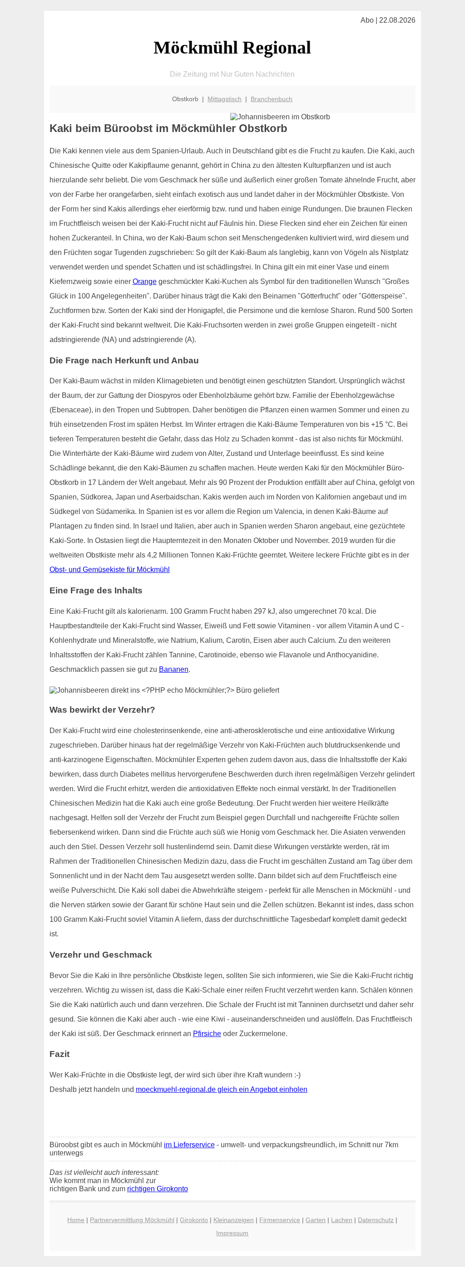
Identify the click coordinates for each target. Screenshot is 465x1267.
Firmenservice (279, 1219)
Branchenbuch (271, 99)
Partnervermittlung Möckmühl (132, 1219)
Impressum (232, 1233)
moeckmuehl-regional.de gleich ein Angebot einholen (221, 1089)
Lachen (341, 1219)
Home (75, 1219)
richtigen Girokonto (157, 1189)
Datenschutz (376, 1219)
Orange (145, 281)
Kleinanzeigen (233, 1219)
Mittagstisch (225, 99)
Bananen (173, 669)
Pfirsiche (207, 1033)
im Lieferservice (189, 1145)
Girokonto (194, 1219)
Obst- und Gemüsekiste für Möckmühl (109, 569)
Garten (316, 1219)
